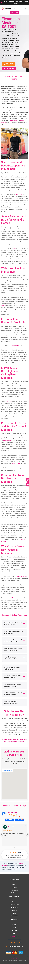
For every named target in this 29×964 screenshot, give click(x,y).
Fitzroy (6, 741)
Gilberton (5, 739)
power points (7, 440)
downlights (9, 401)
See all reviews (9, 819)
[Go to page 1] (13, 847)
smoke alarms (16, 463)
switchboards (13, 120)
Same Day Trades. (9, 957)
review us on (19, 819)
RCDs (14, 248)
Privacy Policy (16, 958)
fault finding (15, 346)
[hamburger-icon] (25, 8)
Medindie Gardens (13, 739)
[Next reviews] (27, 834)
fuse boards (19, 194)
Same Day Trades (12, 812)
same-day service (22, 576)
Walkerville (23, 739)
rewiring (3, 305)
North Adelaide (19, 741)
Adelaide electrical (9, 598)
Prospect (12, 741)
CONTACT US (14, 937)
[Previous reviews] (1, 834)
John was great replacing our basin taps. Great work (13, 834)
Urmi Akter (11, 827)
